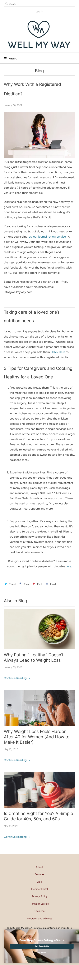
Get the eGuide (39, 946)
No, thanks (39, 952)
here (68, 566)
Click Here (58, 352)
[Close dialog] (74, 932)
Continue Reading (15, 678)
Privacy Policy (39, 896)
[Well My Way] (39, 34)
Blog (39, 70)
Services (39, 874)
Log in (39, 11)
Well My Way (22, 928)
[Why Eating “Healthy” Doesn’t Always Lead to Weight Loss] (39, 629)
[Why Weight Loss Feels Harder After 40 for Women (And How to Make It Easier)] (39, 708)
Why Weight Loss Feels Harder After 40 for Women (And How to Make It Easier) (36, 737)
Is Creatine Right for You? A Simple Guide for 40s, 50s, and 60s (38, 816)
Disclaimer (39, 911)
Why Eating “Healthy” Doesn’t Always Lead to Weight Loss (33, 657)
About (39, 867)
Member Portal (39, 889)
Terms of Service (39, 903)
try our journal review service (47, 236)
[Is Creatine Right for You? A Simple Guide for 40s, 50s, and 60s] (39, 790)
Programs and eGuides (39, 918)
